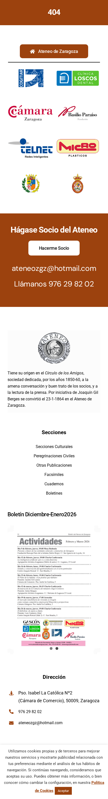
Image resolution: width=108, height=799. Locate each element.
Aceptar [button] (63, 791)
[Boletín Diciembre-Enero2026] (54, 590)
